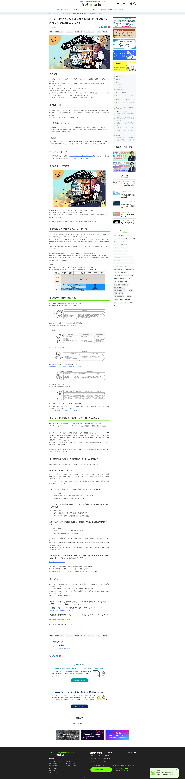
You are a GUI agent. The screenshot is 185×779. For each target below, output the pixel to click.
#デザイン (126, 260)
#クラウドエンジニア (89, 31)
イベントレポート (77, 9)
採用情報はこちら (79, 706)
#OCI (126, 281)
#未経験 (99, 31)
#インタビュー (117, 284)
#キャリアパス (78, 31)
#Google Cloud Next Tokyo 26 (120, 290)
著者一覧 (68, 761)
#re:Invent (121, 238)
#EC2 (121, 299)
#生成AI (115, 238)
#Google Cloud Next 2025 (126, 302)
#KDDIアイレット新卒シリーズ (120, 244)
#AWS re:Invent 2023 (129, 269)
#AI (124, 254)
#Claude (121, 293)
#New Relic (127, 299)
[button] (134, 3)
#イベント (116, 263)
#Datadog (131, 290)
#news (128, 235)
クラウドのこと (102, 9)
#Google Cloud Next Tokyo (119, 287)
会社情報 (92, 756)
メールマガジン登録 (71, 766)
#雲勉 (132, 260)
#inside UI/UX (125, 248)
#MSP (51, 31)
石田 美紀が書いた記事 (64, 648)
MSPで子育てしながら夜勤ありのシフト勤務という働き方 (65, 367)
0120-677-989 (122, 769)
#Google (129, 278)
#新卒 (126, 266)
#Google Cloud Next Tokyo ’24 (120, 275)
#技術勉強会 (124, 272)
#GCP (115, 281)
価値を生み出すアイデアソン (57, 562)
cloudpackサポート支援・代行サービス (81, 156)
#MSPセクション (59, 31)
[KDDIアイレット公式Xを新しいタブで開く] (121, 3)
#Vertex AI (120, 281)
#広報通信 (116, 299)
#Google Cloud (121, 235)
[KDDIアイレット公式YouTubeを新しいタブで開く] (124, 3)
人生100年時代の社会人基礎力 (57, 253)
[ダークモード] (131, 3)
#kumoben (122, 278)
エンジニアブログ (65, 9)
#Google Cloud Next (118, 269)
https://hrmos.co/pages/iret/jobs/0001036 (61, 619)
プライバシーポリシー (95, 758)
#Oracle (115, 293)
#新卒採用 (116, 278)
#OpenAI (115, 305)
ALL (58, 9)
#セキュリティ (117, 248)
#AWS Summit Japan (118, 251)
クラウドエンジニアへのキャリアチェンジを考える (63, 411)
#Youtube (131, 275)
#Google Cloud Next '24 (119, 241)
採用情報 (107, 756)
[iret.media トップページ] (56, 755)
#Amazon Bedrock (117, 254)
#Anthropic (116, 302)
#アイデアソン (69, 31)
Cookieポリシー (106, 758)
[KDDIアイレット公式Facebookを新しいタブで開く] (118, 3)
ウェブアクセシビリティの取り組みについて (100, 761)
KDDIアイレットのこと (90, 9)
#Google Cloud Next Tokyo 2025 (127, 263)
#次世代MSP (116, 272)
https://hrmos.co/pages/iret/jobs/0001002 (61, 610)
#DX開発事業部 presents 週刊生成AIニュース (123, 257)
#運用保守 (105, 31)
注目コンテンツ (112, 9)
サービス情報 (100, 756)
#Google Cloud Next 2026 (119, 296)
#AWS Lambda (125, 284)
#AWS (115, 235)
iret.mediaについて (71, 763)
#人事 (126, 251)
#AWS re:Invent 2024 (118, 266)
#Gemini (128, 238)
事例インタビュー (123, 9)
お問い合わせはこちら (79, 680)
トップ (50, 13)
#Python (129, 296)
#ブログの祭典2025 (118, 260)
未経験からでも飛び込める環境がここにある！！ (62, 325)
